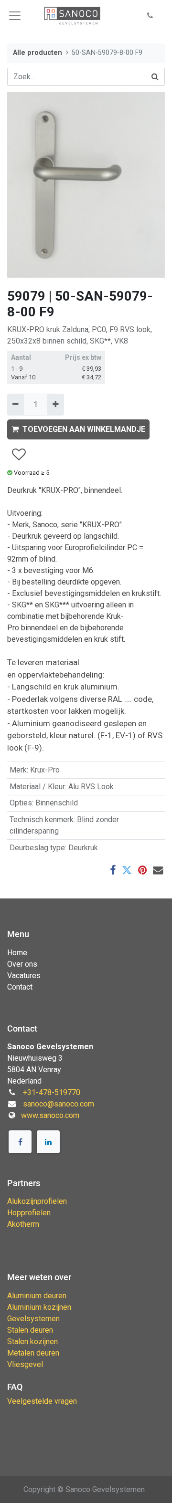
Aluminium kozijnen (39, 1307)
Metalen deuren (33, 1352)
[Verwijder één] (15, 405)
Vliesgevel (25, 1364)
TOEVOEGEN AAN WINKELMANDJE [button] (83, 429)
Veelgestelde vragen (42, 1401)
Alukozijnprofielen (37, 1201)
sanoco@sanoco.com (58, 1103)
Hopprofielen (29, 1212)
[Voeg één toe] (55, 405)
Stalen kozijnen (32, 1341)
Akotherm (23, 1224)
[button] (150, 16)
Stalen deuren (30, 1330)
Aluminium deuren (36, 1295)
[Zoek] (155, 77)
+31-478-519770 (51, 1092)
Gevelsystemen (33, 1318)
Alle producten (37, 53)
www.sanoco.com (50, 1115)
